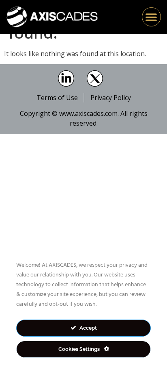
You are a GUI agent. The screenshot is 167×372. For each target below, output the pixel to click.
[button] (151, 16)
